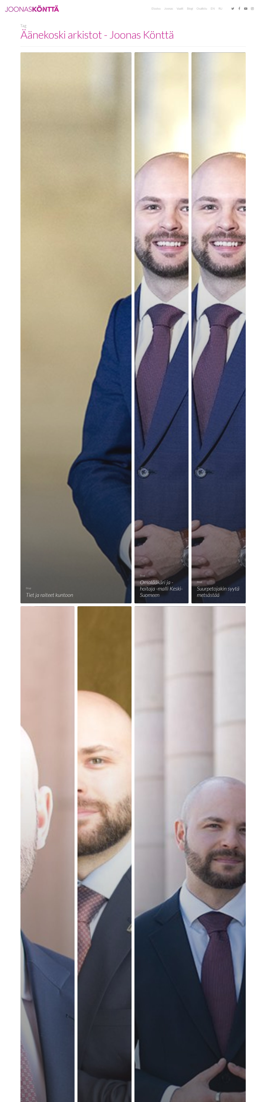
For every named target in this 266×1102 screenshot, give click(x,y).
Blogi (190, 8)
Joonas (168, 8)
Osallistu (202, 8)
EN (213, 8)
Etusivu (156, 8)
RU (220, 8)
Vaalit (180, 8)
